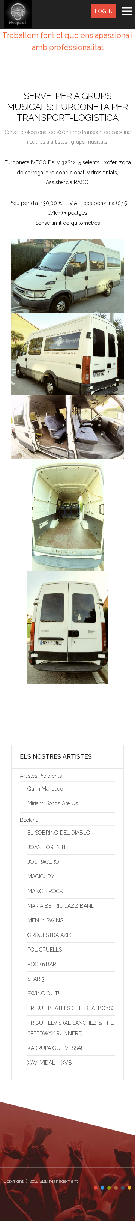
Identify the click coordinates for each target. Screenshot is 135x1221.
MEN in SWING (45, 920)
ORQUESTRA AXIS (49, 935)
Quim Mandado (45, 789)
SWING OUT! (43, 994)
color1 (96, 1188)
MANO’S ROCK (45, 891)
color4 (116, 1188)
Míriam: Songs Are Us (52, 803)
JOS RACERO (43, 862)
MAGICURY (40, 877)
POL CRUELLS (44, 950)
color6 (129, 1188)
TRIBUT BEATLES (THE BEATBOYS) (70, 1008)
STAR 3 (36, 979)
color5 (122, 1188)
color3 (109, 1188)
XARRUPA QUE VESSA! (54, 1048)
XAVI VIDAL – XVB (49, 1063)
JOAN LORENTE (47, 847)
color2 (102, 1188)
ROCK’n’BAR (41, 964)
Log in (103, 11)
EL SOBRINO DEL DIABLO (58, 833)
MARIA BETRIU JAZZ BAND (61, 906)
